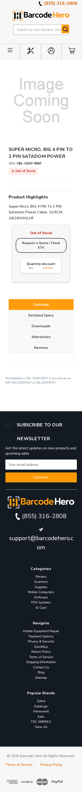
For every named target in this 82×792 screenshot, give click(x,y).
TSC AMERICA (41, 722)
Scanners (41, 582)
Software (41, 597)
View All (41, 727)
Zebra (41, 701)
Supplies (41, 587)
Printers (41, 577)
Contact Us (41, 667)
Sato (41, 716)
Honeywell (41, 711)
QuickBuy (41, 647)
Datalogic (41, 706)
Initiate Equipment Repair (41, 631)
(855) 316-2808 (60, 3)
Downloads (41, 326)
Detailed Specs (41, 315)
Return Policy (41, 652)
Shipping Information (41, 662)
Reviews (41, 347)
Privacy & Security (41, 641)
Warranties (41, 337)
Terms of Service (41, 657)
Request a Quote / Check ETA (41, 245)
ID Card (41, 608)
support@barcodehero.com (41, 543)
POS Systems (41, 602)
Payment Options (41, 636)
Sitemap (41, 677)
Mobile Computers (41, 592)
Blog (41, 672)
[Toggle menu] (10, 51)
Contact (48, 268)
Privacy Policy (51, 764)
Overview (41, 304)
